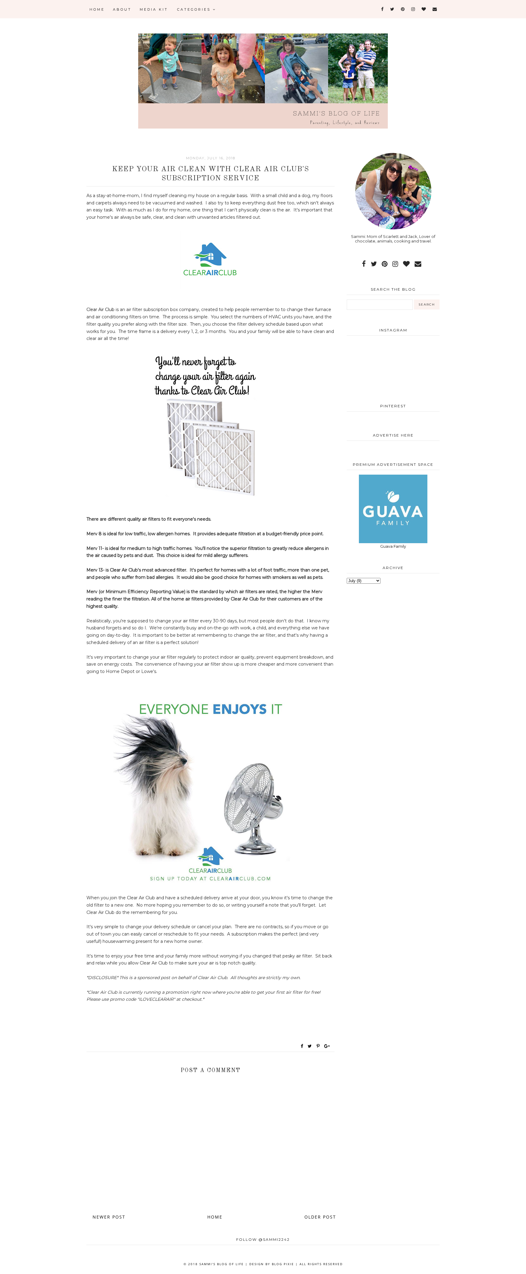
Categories (195, 9)
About (122, 9)
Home (97, 9)
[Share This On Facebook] (302, 1046)
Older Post (320, 1217)
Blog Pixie (283, 1264)
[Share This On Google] (327, 1046)
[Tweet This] (311, 1046)
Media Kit (154, 9)
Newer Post (109, 1217)
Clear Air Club (100, 309)
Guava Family (393, 546)
